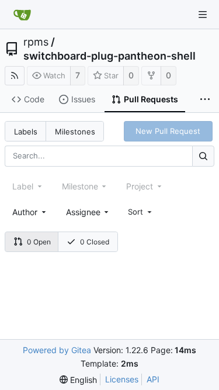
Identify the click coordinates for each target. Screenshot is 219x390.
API (153, 379)
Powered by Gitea (57, 350)
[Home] (22, 14)
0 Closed (94, 241)
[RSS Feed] (15, 75)
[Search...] (203, 156)
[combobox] (30, 212)
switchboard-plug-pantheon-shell (109, 56)
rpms (35, 42)
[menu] (141, 211)
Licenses (121, 379)
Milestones (75, 131)
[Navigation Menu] (202, 14)
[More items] (205, 100)
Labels (25, 131)
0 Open (39, 241)
